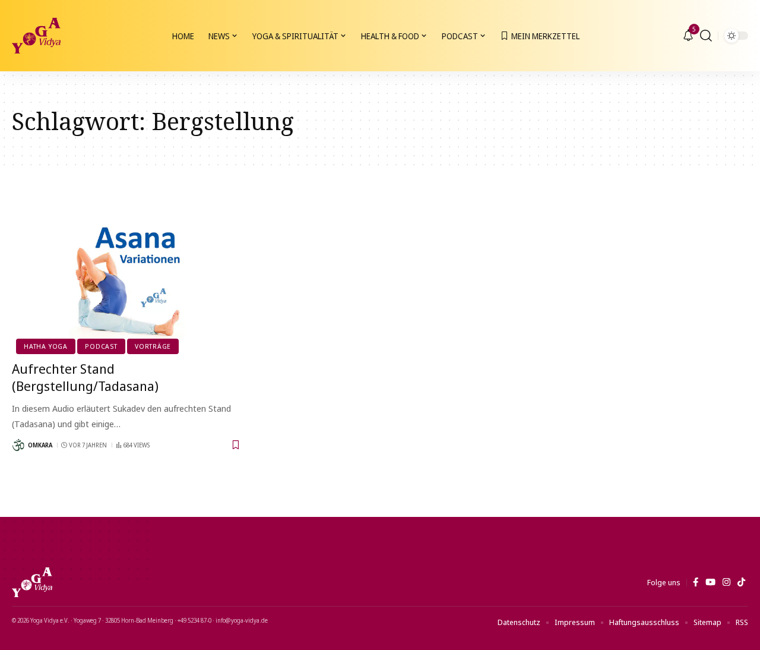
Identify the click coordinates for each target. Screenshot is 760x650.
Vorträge (153, 346)
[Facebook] (695, 582)
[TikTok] (741, 582)
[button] (706, 36)
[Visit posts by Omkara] (18, 445)
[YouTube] (710, 582)
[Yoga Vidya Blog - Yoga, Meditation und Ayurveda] (36, 35)
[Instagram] (726, 582)
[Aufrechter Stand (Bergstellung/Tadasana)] (127, 282)
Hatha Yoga (46, 346)
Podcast (101, 346)
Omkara (40, 445)
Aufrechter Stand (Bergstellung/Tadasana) (85, 377)
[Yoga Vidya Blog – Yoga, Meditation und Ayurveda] (32, 582)
